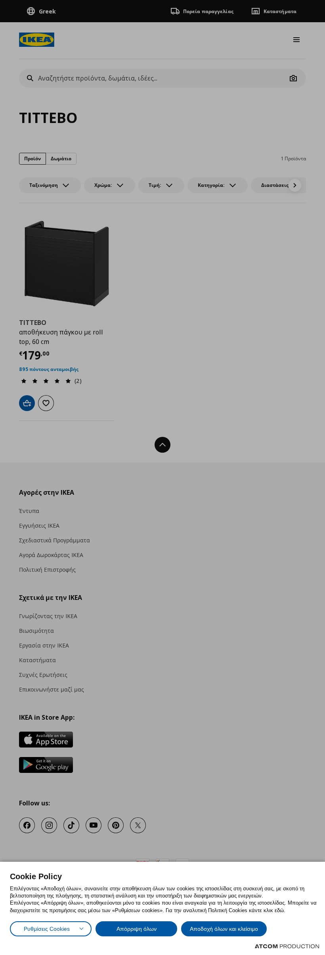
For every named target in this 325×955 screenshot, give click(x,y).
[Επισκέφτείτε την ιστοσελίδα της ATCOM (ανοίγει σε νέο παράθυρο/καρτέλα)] (287, 946)
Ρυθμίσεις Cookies (47, 929)
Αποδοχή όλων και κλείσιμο (224, 929)
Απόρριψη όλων (137, 929)
